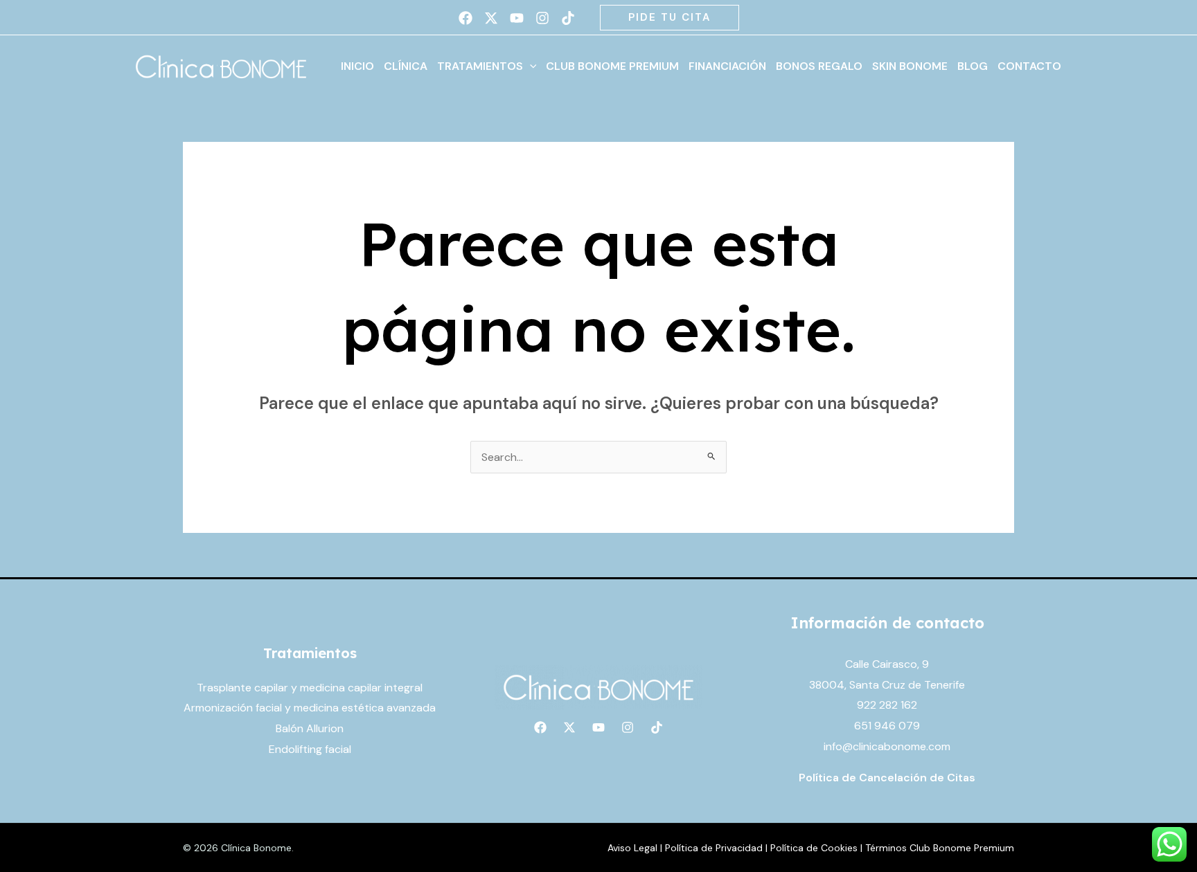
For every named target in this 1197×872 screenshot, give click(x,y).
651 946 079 (887, 725)
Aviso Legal (632, 848)
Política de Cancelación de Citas (887, 777)
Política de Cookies (814, 848)
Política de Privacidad (714, 848)
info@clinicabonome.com (887, 746)
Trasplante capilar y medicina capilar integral (310, 687)
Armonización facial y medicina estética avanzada (310, 707)
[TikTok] (568, 18)
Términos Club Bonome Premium (939, 848)
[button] (669, 17)
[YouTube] (517, 18)
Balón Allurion (310, 728)
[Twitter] (491, 18)
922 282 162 (887, 705)
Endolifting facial (310, 749)
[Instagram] (542, 18)
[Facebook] (465, 18)
